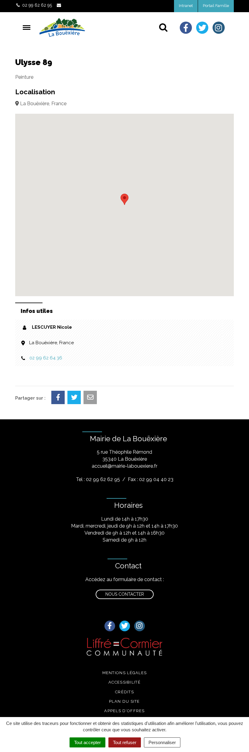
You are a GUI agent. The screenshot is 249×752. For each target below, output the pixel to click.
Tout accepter (87, 742)
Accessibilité (124, 682)
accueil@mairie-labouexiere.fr (124, 466)
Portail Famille (216, 5)
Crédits (124, 692)
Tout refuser (124, 742)
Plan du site (124, 701)
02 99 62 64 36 (45, 358)
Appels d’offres (124, 711)
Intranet (186, 5)
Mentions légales (124, 673)
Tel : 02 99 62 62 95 (98, 479)
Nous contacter (124, 594)
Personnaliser (162, 742)
